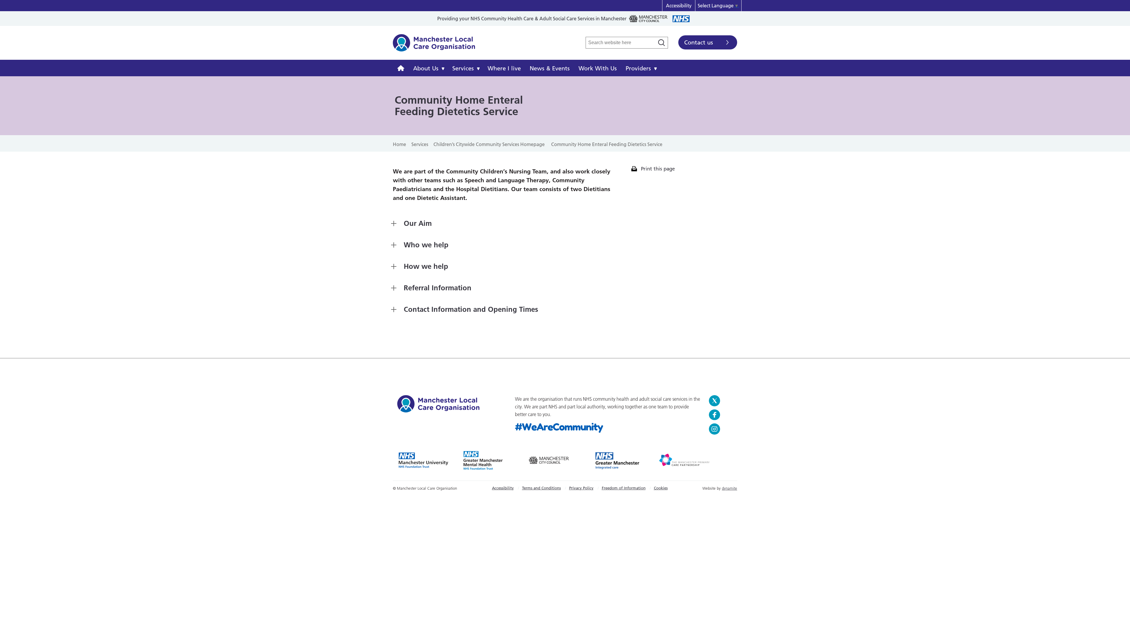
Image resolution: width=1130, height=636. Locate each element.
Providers (638, 68)
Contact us (698, 42)
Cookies (661, 488)
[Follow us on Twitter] (721, 400)
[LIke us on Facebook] (721, 414)
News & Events (550, 68)
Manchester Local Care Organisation (434, 46)
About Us (425, 68)
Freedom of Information (624, 488)
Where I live (504, 68)
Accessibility (679, 6)
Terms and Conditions (541, 488)
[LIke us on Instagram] (721, 429)
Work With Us (598, 68)
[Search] (661, 43)
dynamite (729, 488)
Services (463, 68)
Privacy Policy (581, 488)
